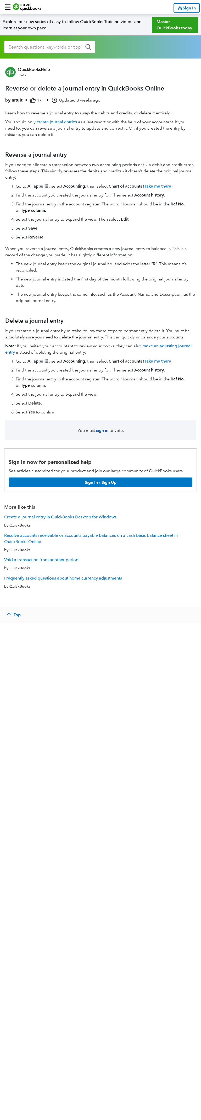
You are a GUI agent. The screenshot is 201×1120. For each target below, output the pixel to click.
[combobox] (49, 47)
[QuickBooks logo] (27, 7)
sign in (102, 430)
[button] (7, 7)
